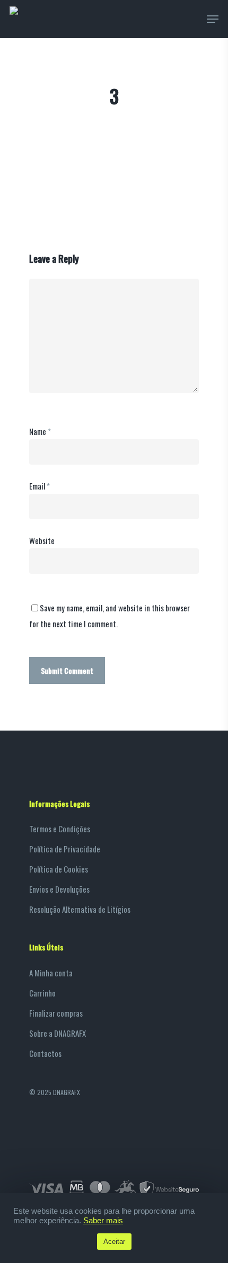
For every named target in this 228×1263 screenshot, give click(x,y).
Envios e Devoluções (59, 889)
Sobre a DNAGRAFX (57, 1033)
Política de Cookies (58, 869)
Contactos (45, 1053)
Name (40, 431)
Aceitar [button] (114, 1242)
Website (42, 540)
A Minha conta (51, 973)
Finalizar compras (56, 1013)
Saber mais (103, 1220)
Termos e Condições (59, 828)
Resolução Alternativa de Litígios (79, 909)
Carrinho (42, 993)
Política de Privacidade (64, 849)
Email (39, 486)
